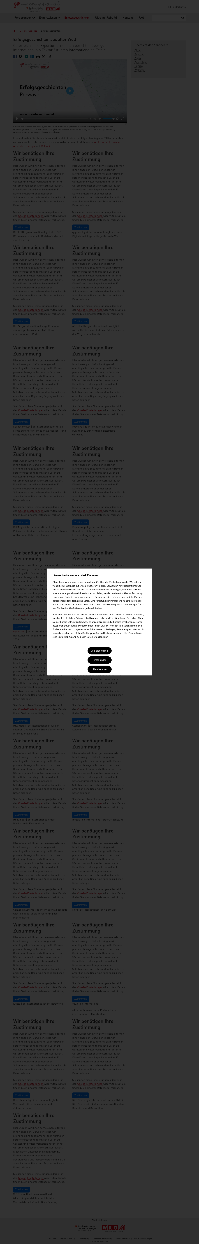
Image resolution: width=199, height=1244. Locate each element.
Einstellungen (99, 660)
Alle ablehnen (99, 669)
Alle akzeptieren (99, 651)
